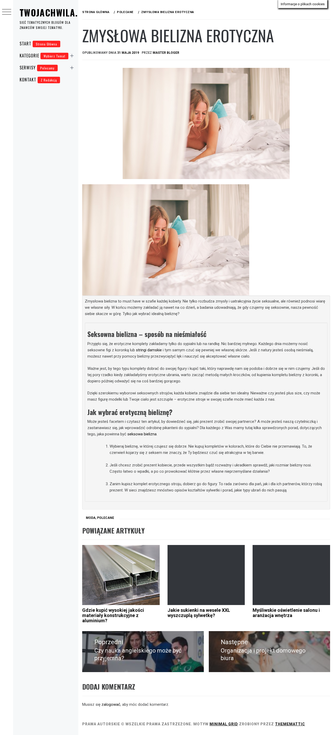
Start (38, 43)
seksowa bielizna (142, 434)
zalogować (111, 704)
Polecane (105, 518)
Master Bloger (166, 53)
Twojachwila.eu (54, 12)
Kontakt (38, 79)
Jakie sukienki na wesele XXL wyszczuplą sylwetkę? (199, 612)
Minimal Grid (224, 724)
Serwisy (37, 67)
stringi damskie (149, 350)
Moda (91, 518)
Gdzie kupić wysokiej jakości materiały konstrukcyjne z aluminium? (113, 615)
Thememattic (290, 724)
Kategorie (42, 55)
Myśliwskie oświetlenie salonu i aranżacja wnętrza (286, 612)
